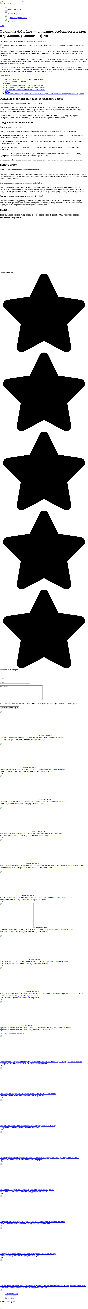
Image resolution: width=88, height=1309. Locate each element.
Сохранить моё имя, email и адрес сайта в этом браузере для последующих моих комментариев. (40, 703)
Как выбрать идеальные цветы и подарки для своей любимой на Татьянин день (31, 833)
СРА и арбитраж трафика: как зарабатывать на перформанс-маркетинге (28, 1094)
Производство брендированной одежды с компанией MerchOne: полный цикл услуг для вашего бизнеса (41, 1062)
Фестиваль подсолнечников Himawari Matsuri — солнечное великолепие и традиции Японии (36, 929)
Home (2, 26)
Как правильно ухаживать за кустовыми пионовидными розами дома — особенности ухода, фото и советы (42, 865)
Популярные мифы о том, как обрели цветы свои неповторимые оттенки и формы (32, 769)
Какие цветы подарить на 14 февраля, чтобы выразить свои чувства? (27, 1190)
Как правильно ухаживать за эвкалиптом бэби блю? (25, 88)
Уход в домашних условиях (15, 81)
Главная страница (11, 1294)
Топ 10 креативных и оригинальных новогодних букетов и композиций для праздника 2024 (36, 897)
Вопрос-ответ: (10, 83)
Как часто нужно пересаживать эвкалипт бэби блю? (25, 90)
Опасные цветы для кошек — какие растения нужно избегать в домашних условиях (33, 801)
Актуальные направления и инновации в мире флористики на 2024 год (28, 1126)
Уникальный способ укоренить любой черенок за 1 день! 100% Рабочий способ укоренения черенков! (44, 94)
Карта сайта (9, 1298)
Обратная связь (10, 1296)
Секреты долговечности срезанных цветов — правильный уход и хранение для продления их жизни (39, 1158)
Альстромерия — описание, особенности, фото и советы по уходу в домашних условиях (34, 961)
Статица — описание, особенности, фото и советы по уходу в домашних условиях (32, 737)
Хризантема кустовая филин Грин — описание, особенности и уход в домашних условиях (35, 1028)
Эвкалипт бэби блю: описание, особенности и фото (25, 79)
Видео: (7, 92)
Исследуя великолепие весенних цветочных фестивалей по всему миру (28, 1254)
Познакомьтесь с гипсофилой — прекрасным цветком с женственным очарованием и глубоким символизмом (43, 1286)
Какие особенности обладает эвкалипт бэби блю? (24, 85)
